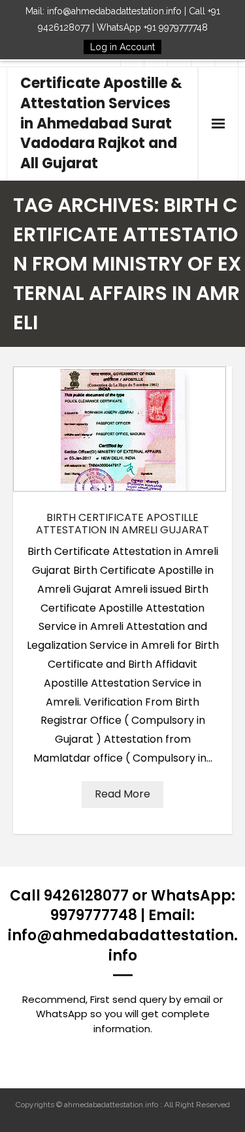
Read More (122, 793)
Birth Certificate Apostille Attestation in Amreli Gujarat (122, 523)
